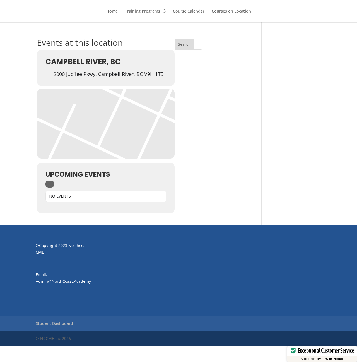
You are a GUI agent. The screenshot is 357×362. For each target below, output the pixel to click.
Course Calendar (188, 11)
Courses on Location (231, 11)
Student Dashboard (54, 323)
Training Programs (142, 11)
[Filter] (49, 184)
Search (184, 44)
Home (112, 11)
